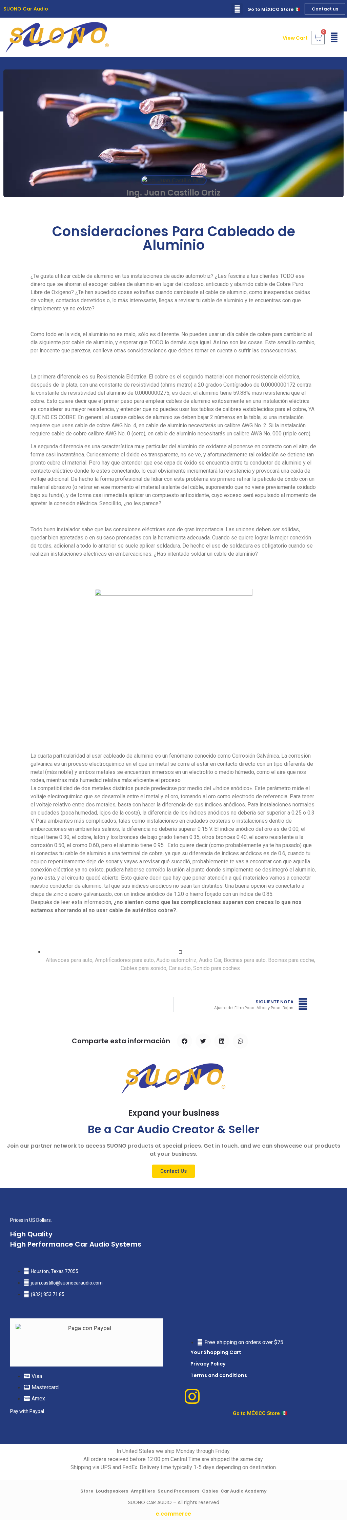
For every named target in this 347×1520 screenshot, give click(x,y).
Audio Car (210, 960)
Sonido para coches (216, 968)
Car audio (180, 968)
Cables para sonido (143, 968)
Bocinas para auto (245, 960)
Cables (210, 1491)
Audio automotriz (176, 960)
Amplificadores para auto (124, 960)
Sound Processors (178, 1491)
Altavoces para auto (69, 960)
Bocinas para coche (291, 960)
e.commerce (173, 1514)
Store (86, 1491)
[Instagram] (192, 1396)
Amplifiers (143, 1491)
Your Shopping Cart (215, 1352)
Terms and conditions (218, 1375)
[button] (237, 9)
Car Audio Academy (244, 1491)
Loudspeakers (112, 1491)
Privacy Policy (208, 1363)
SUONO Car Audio (25, 8)
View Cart (295, 38)
